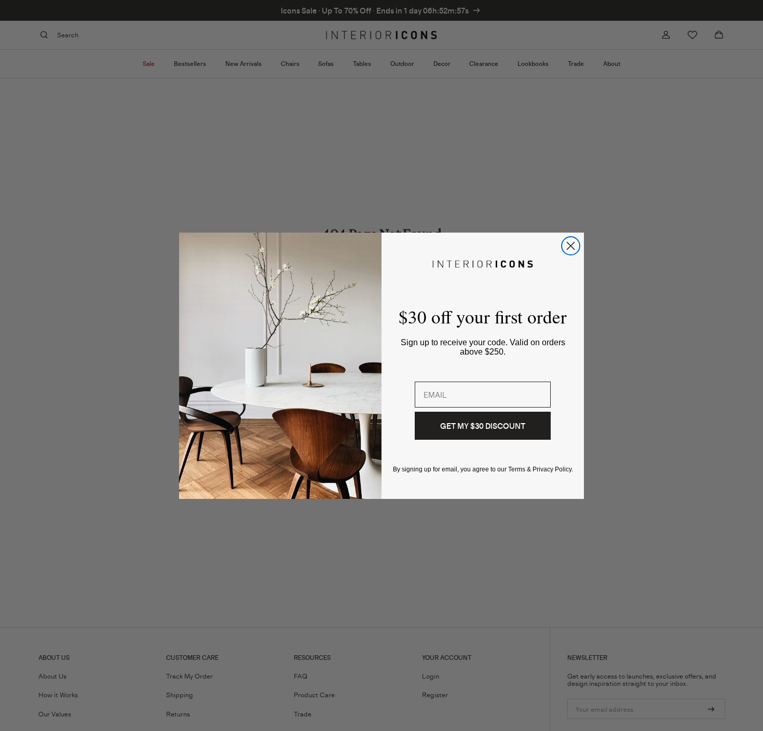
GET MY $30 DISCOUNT (482, 425)
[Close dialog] (571, 246)
